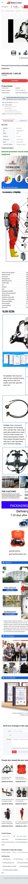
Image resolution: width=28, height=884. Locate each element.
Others (3, 844)
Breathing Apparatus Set (8, 862)
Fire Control (18, 11)
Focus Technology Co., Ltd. (18, 878)
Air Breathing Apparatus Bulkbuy (10, 870)
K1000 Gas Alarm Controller (7, 842)
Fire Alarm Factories (18, 859)
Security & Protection (10, 11)
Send (14, 752)
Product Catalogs (22, 836)
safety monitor (4, 839)
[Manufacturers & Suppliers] (14, 2)
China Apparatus (7, 859)
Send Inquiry (14, 80)
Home (2, 11)
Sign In (3, 113)
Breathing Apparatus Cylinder (9, 866)
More (2, 872)
